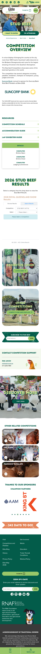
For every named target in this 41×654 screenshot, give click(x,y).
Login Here (19, 271)
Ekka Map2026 (6, 564)
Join (31, 338)
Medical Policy (25, 559)
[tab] (12, 514)
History (5, 553)
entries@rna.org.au (7, 363)
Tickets (25, 10)
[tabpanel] (20, 499)
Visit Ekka (20, 401)
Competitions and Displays (20, 312)
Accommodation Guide (13, 131)
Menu (35, 10)
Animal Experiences (11, 38)
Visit (4, 540)
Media (22, 543)
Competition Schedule (13, 124)
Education (23, 549)
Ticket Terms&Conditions (25, 554)
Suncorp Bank (7, 81)
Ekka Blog (6, 549)
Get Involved (24, 540)
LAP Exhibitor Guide (12, 137)
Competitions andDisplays (9, 544)
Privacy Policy (7, 559)
